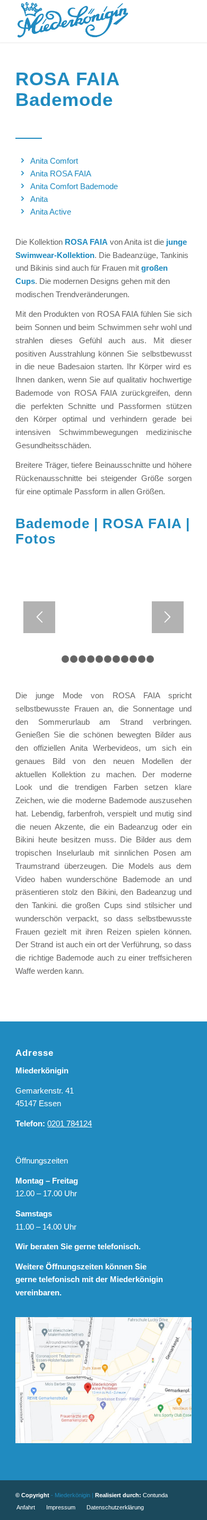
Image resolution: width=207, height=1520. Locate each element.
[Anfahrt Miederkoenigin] (103, 1380)
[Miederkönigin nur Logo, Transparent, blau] (85, 21)
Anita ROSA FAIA (60, 173)
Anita (39, 198)
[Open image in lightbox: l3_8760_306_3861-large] (180, 666)
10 (133, 659)
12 (150, 659)
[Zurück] (39, 617)
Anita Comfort (54, 160)
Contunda (155, 1495)
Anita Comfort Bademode (74, 186)
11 (141, 659)
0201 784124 (69, 1123)
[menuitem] (25, 1507)
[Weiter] (168, 617)
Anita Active (50, 211)
